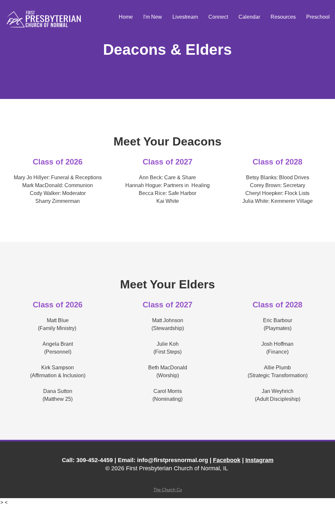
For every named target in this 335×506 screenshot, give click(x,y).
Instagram (259, 460)
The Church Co (167, 489)
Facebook (226, 460)
